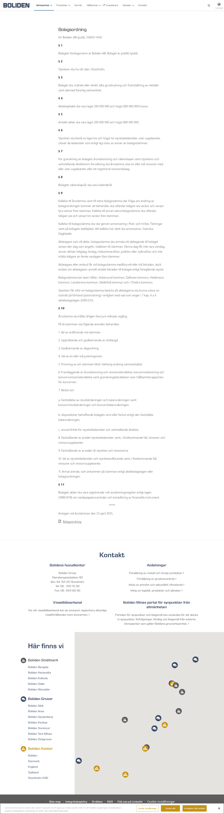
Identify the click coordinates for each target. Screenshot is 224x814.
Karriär (78, 5)
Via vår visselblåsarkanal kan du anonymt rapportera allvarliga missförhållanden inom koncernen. (67, 613)
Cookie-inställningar (161, 801)
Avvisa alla (170, 808)
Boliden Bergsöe (38, 667)
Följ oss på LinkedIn (130, 801)
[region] (112, 808)
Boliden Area (36, 711)
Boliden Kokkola (38, 678)
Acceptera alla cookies (194, 808)
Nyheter (127, 5)
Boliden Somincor (39, 728)
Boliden (32, 755)
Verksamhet (42, 5)
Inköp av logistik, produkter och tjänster (156, 590)
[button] (179, 711)
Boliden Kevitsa (37, 722)
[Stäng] (219, 808)
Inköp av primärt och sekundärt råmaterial (156, 585)
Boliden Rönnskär (39, 689)
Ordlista (97, 801)
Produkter (61, 5)
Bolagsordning (72, 521)
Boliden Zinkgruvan (40, 739)
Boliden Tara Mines (40, 734)
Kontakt (142, 5)
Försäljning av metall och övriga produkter (156, 573)
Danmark (34, 761)
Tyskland (33, 772)
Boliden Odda (36, 684)
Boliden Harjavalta (39, 672)
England (33, 767)
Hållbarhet (92, 5)
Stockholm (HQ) (38, 778)
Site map (55, 801)
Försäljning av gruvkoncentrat (156, 579)
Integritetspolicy (76, 801)
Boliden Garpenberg (40, 717)
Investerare (112, 5)
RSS (110, 801)
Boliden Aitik (36, 706)
